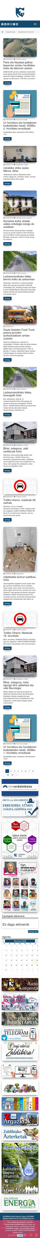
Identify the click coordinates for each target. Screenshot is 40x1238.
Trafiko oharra (21, 59)
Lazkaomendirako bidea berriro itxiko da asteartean (19, 277)
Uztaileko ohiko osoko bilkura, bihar (16, 169)
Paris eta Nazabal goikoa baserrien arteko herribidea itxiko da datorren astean (19, 65)
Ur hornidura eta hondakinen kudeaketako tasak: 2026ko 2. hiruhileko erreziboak (20, 125)
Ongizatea (19, 573)
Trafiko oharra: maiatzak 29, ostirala (19, 501)
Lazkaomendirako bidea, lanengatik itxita (17, 393)
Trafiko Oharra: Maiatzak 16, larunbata (17, 634)
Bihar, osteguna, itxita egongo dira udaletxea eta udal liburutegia (18, 685)
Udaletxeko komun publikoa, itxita (19, 578)
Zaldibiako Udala (10, 4)
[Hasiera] (2, 32)
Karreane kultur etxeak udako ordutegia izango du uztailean (18, 224)
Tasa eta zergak (22, 119)
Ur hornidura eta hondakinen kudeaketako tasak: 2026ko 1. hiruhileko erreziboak (20, 750)
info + (25, 1232)
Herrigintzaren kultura (24, 218)
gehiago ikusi (33, 931)
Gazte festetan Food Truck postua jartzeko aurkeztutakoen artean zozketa (19, 334)
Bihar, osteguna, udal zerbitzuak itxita (15, 449)
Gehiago (7, 83)
